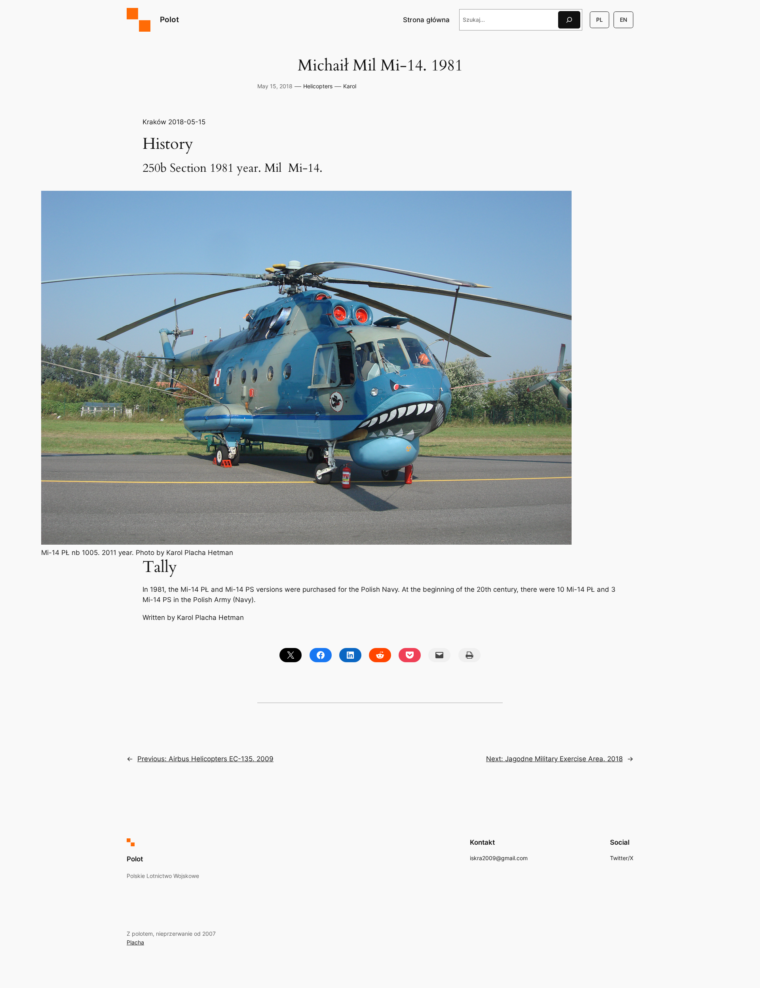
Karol (349, 86)
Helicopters (317, 86)
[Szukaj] (569, 19)
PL (599, 19)
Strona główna (426, 20)
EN (623, 19)
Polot (169, 19)
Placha (135, 942)
